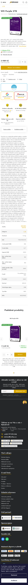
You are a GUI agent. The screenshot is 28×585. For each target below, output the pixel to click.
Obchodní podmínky (6, 497)
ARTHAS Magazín (5, 508)
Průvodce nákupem (6, 466)
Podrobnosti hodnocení (22, 14)
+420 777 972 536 (10, 434)
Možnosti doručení (7, 54)
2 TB (25, 231)
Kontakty (3, 481)
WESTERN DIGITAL (22, 72)
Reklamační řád (5, 503)
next (27, 339)
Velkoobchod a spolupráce (7, 468)
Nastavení (14, 575)
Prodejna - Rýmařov (6, 484)
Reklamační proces (5, 462)
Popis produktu (7, 129)
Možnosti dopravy (5, 457)
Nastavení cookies (5, 501)
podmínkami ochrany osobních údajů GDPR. (16, 395)
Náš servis (3, 479)
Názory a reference (6, 486)
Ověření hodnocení (6, 506)
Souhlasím (14, 580)
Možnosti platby (5, 459)
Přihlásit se (20, 391)
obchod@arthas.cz (10, 437)
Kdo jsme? (3, 477)
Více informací (22, 46)
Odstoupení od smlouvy (7, 464)
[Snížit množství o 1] (20, 62)
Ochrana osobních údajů (7, 499)
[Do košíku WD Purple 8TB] (20, 355)
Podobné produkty (18, 129)
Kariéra (3, 488)
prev (1, 339)
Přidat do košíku (14, 68)
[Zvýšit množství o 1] (25, 62)
